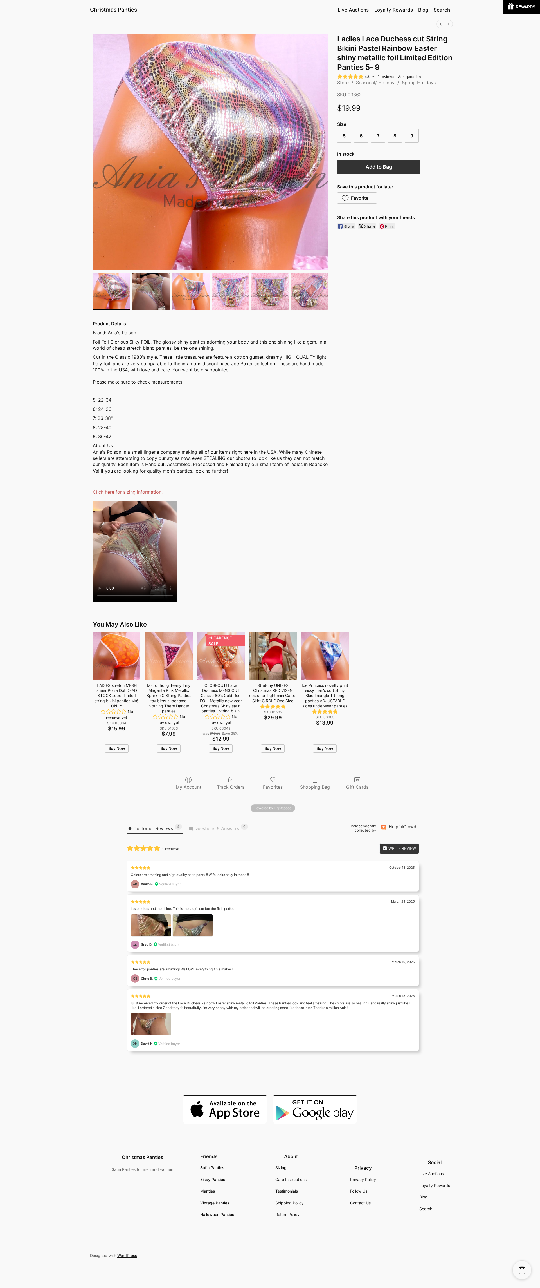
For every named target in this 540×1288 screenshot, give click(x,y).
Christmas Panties (113, 9)
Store (343, 82)
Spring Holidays (419, 82)
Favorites (273, 787)
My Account (188, 787)
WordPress (127, 1255)
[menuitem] (441, 24)
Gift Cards (357, 787)
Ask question (409, 76)
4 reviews (385, 76)
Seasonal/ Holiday (375, 82)
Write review (401, 848)
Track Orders (230, 787)
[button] (357, 198)
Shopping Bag (315, 787)
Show (521, 7)
